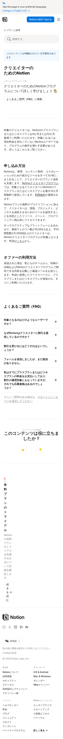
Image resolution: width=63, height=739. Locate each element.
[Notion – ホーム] (31, 617)
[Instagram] (4, 627)
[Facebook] (21, 627)
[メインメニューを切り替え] (58, 19)
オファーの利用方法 (20, 257)
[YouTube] (26, 627)
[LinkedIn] (15, 627)
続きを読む (9, 592)
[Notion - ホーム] (5, 19)
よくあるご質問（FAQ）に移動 (24, 99)
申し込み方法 (14, 166)
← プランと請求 (12, 30)
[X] (9, 627)
